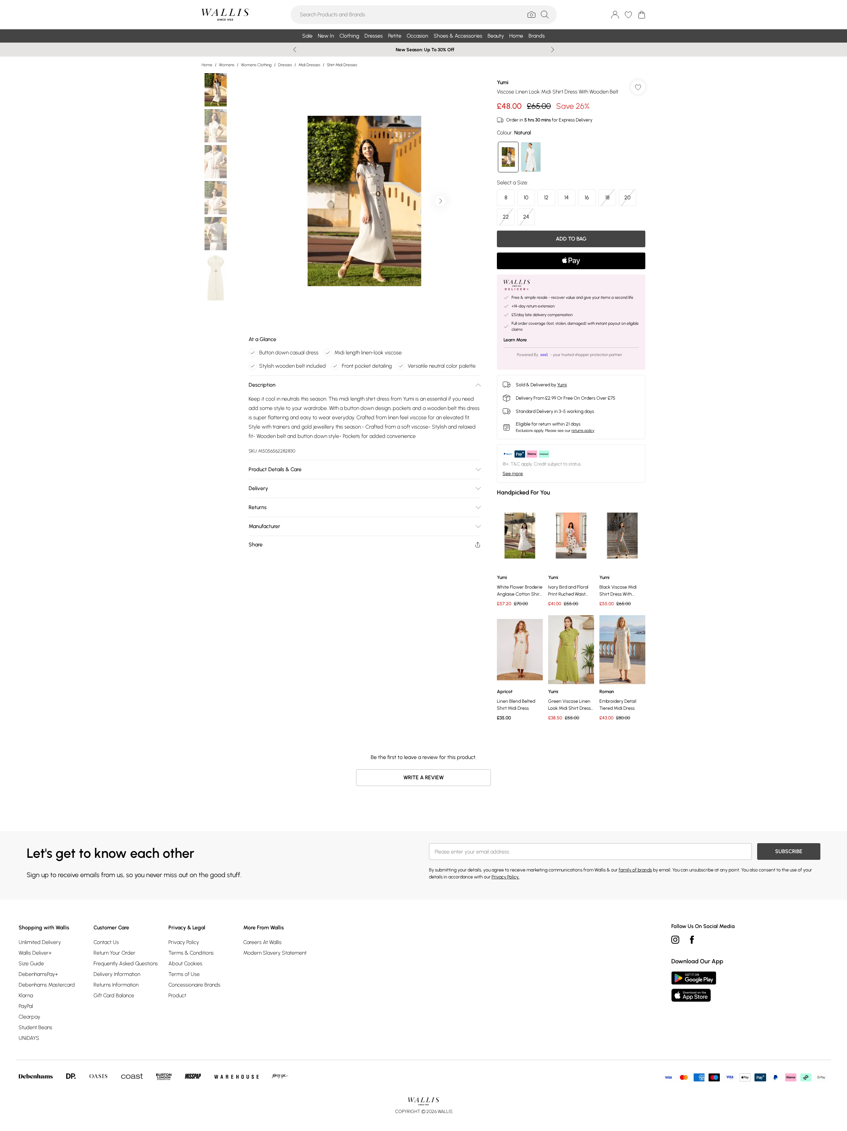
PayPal (26, 1006)
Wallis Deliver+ (35, 953)
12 (546, 197)
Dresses (285, 65)
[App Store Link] (693, 986)
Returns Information (116, 985)
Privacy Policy (183, 942)
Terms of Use (184, 974)
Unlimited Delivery (40, 942)
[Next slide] (552, 49)
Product (177, 995)
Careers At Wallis (262, 942)
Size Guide (31, 963)
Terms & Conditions (191, 953)
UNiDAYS (29, 1038)
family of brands (635, 870)
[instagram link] (675, 940)
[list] (364, 201)
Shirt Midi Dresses (342, 65)
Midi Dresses (309, 65)
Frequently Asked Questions (126, 963)
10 (526, 197)
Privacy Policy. (506, 877)
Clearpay (29, 1017)
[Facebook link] (692, 940)
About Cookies (185, 963)
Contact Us (106, 942)
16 (587, 197)
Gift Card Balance (114, 995)
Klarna (26, 995)
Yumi (503, 82)
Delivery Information (117, 974)
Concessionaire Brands (194, 985)
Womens (226, 65)
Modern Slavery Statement (275, 953)
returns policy (582, 430)
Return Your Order (114, 953)
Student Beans (35, 1027)
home (207, 65)
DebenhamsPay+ (38, 974)
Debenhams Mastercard (47, 985)
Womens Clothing (256, 65)
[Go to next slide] (440, 201)
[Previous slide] (295, 49)
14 (566, 197)
